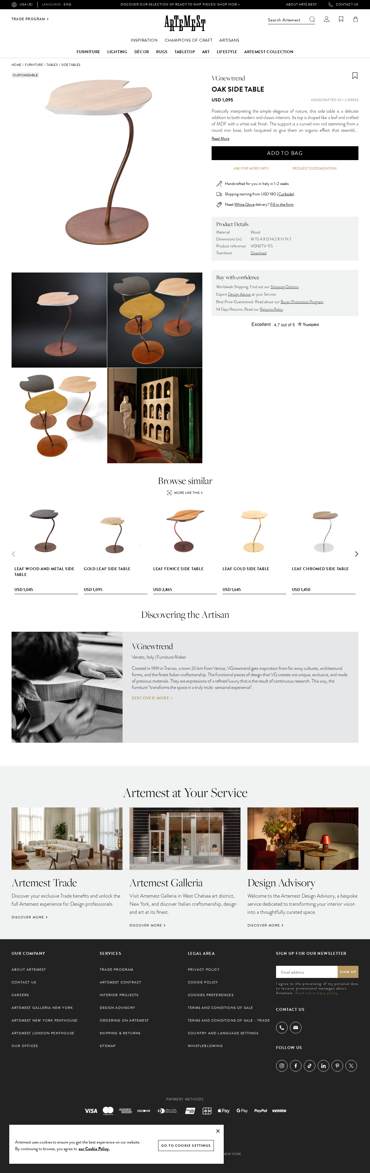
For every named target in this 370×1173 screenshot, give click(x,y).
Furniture (88, 52)
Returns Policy (271, 309)
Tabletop (185, 52)
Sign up (348, 971)
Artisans (229, 40)
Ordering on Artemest (124, 1020)
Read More (220, 139)
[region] (116, 1144)
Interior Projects (119, 995)
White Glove (244, 204)
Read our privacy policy (316, 993)
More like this (186, 492)
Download (259, 253)
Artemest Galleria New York (42, 1007)
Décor (141, 52)
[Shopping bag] (355, 19)
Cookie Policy (203, 982)
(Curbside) (285, 194)
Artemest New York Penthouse (44, 1020)
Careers (20, 995)
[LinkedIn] (323, 1065)
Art (206, 52)
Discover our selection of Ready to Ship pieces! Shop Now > (180, 4)
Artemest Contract (120, 982)
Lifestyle (227, 52)
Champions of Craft (189, 40)
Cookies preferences (211, 995)
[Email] (295, 1027)
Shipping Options (285, 287)
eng (56, 4)
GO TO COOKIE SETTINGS (186, 1145)
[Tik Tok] (309, 1065)
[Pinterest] (337, 1065)
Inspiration (144, 40)
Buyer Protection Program (302, 302)
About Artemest (301, 4)
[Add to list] (355, 75)
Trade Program (28, 19)
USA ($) (26, 4)
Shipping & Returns (120, 1033)
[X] (351, 1065)
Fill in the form (282, 204)
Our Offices (25, 1045)
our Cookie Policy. (94, 1149)
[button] (356, 554)
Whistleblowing (205, 1045)
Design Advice (239, 294)
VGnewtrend (228, 78)
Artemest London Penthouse (43, 1033)
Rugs (162, 52)
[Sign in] (326, 19)
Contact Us (347, 4)
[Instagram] (281, 1065)
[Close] (218, 1131)
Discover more (150, 698)
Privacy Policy (204, 969)
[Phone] (281, 1027)
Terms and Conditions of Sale (220, 1007)
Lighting (117, 52)
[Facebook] (295, 1065)
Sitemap (108, 1045)
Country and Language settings (223, 1033)
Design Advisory (117, 1007)
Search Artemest (284, 19)
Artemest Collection (268, 52)
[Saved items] (341, 19)
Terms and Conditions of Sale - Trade (229, 1020)
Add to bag (285, 153)
